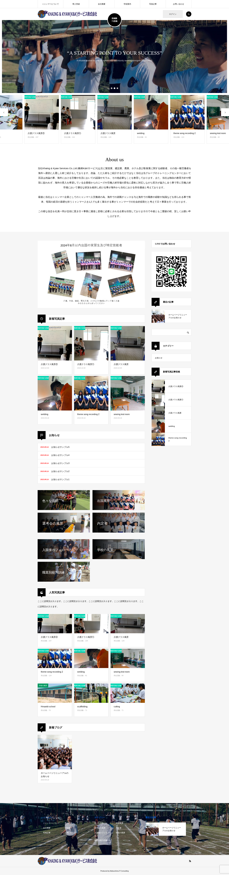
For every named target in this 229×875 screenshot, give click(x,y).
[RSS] (190, 861)
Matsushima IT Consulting (119, 871)
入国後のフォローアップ (103, 834)
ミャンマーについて (50, 4)
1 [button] (111, 88)
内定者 (118, 828)
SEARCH (188, 14)
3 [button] (117, 88)
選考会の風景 (99, 828)
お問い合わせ (178, 4)
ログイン (173, 14)
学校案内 (127, 4)
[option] (114, 56)
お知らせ (158, 358)
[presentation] (4, 112)
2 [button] (114, 88)
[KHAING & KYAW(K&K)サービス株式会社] (67, 14)
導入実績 (76, 4)
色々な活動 (99, 823)
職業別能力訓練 (100, 840)
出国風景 (119, 823)
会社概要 (101, 4)
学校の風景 (120, 833)
